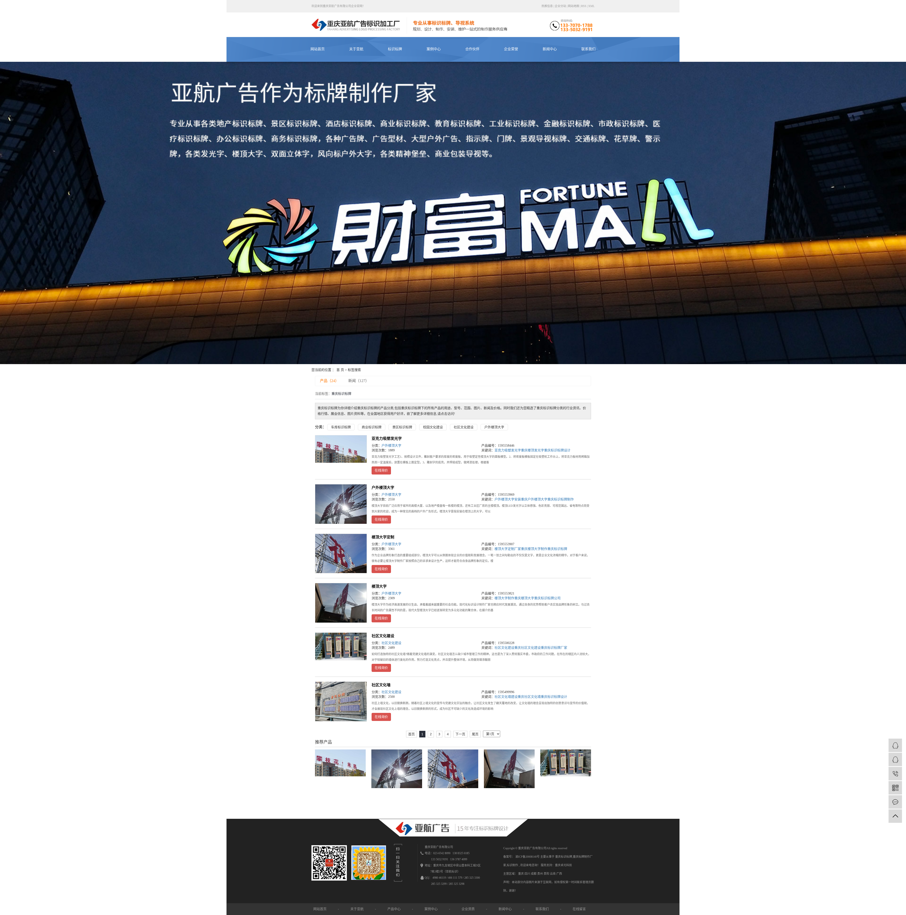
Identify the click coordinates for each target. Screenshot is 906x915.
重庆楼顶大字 (524, 598)
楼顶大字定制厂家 (508, 549)
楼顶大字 (379, 586)
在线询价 (381, 470)
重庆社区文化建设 (527, 647)
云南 (553, 873)
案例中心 (434, 49)
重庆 (521, 873)
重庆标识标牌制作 (560, 499)
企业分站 (560, 6)
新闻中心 (550, 49)
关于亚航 (356, 49)
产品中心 (394, 909)
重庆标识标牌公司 (547, 598)
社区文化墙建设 (506, 697)
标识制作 (512, 865)
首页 (411, 734)
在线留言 (579, 909)
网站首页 (317, 49)
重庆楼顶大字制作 (534, 549)
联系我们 (588, 49)
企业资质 (468, 909)
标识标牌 (395, 49)
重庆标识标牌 (557, 549)
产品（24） (329, 381)
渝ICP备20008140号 (527, 856)
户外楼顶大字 (494, 427)
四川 (527, 873)
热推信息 (547, 6)
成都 (534, 873)
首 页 (340, 370)
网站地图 (574, 6)
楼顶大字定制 (383, 537)
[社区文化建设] (341, 646)
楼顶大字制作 (504, 598)
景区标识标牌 (402, 427)
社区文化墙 (381, 685)
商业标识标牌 (372, 427)
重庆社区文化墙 (529, 697)
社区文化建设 (464, 427)
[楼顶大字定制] (341, 554)
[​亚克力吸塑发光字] (341, 449)
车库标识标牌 (341, 427)
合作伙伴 (472, 49)
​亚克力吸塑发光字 (387, 439)
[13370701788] (895, 773)
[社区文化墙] (341, 701)
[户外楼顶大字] (341, 504)
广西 (559, 873)
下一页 (460, 734)
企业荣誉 (511, 49)
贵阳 (547, 873)
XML (591, 6)
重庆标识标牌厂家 (554, 647)
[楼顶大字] (341, 603)
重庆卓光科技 (563, 865)
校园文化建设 (433, 427)
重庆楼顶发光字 (532, 450)
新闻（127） (358, 381)
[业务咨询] (895, 745)
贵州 (540, 873)
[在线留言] (895, 802)
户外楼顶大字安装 (508, 499)
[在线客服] (895, 759)
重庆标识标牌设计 (557, 450)
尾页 (475, 734)
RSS (583, 6)
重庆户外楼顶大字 (534, 499)
